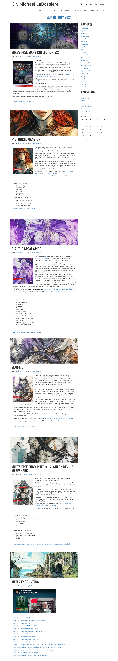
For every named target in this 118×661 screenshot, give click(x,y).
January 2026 (85, 36)
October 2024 (85, 68)
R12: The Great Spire (26, 248)
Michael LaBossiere (35, 56)
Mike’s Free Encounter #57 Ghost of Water (25, 626)
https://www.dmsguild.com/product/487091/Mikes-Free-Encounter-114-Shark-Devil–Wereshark (41, 544)
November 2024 (86, 65)
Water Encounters (25, 581)
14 (104, 126)
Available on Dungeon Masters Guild (23, 101)
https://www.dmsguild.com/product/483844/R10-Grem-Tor (31, 655)
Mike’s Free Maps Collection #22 (35, 52)
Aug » (86, 140)
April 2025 (84, 52)
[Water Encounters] (44, 565)
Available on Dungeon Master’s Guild (24, 208)
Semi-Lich (18, 367)
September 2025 (86, 41)
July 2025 (84, 47)
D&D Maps (84, 103)
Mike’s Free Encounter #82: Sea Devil (24, 636)
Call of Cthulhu (66, 10)
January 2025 (85, 60)
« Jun (82, 140)
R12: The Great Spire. (41, 149)
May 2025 (84, 49)
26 (97, 132)
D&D (55, 10)
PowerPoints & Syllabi (98, 10)
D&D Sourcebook (86, 106)
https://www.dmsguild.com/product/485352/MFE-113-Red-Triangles (33, 650)
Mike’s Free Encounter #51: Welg (22, 623)
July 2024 (84, 76)
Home (31, 10)
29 (83, 135)
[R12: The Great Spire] (44, 232)
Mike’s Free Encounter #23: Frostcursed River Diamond (29, 620)
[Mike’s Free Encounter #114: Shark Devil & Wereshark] (44, 450)
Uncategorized (85, 111)
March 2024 (84, 87)
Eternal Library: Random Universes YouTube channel (54, 75)
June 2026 (84, 33)
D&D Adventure (85, 98)
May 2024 (84, 81)
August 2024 (85, 73)
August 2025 (85, 44)
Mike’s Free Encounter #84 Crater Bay (24, 642)
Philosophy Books (81, 10)
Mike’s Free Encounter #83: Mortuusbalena (25, 639)
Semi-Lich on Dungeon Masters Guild (24, 426)
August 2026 (85, 28)
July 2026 (84, 31)
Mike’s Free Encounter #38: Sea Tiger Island (26, 652)
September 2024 (86, 71)
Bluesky (102, 4)
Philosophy (84, 109)
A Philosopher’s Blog (43, 10)
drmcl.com (41, 81)
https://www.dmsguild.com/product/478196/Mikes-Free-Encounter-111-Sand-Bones (38, 647)
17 (90, 129)
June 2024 (84, 79)
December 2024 (86, 63)
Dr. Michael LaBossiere (35, 4)
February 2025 (85, 57)
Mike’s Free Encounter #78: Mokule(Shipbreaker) (27, 631)
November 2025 (86, 39)
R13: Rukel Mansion (25, 139)
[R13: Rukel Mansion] (44, 123)
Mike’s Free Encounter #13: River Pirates (25, 618)
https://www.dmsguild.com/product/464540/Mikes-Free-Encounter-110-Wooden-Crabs (39, 644)
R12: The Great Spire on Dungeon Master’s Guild (27, 332)
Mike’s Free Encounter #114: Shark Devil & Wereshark (42, 468)
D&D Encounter (85, 101)
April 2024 (84, 84)
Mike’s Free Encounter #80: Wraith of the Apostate (28, 634)
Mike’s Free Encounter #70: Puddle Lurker (25, 628)
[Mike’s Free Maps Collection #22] (44, 36)
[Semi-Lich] (44, 351)
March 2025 (84, 55)
